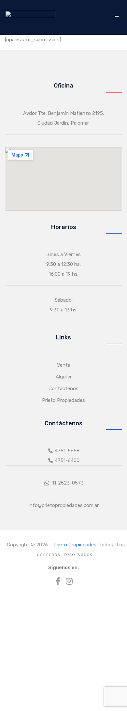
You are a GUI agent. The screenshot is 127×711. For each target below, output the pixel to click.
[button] (117, 15)
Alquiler (64, 377)
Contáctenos (63, 388)
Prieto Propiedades (63, 400)
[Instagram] (69, 581)
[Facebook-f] (58, 581)
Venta (63, 365)
